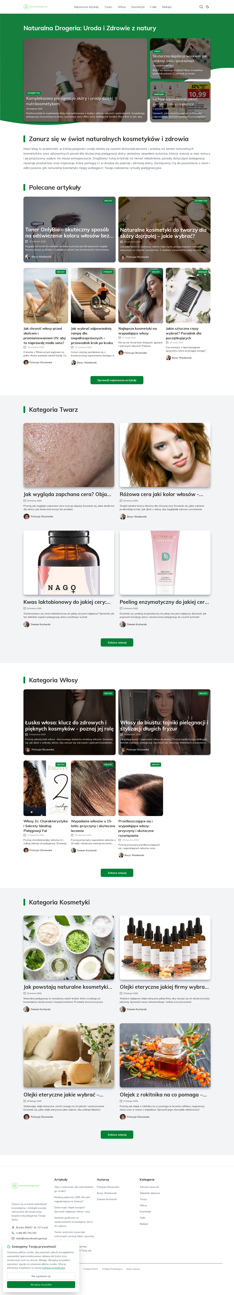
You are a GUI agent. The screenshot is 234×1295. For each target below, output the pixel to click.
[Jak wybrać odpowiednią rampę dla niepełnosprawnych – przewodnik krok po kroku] (93, 295)
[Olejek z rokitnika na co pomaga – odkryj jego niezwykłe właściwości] (165, 1055)
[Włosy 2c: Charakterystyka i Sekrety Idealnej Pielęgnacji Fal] (45, 788)
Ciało (153, 7)
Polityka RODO (90, 1269)
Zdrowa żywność (149, 1186)
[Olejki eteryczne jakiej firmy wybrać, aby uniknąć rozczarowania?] (165, 948)
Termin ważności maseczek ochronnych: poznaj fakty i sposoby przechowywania (74, 1236)
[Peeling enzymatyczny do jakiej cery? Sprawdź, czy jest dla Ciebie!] (165, 563)
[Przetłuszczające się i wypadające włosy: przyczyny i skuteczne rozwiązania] (140, 788)
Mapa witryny (133, 1269)
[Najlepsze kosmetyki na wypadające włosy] (140, 295)
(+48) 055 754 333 (26, 1232)
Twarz (108, 7)
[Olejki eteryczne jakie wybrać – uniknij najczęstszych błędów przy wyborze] (68, 1055)
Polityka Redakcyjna (112, 1269)
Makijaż (167, 7)
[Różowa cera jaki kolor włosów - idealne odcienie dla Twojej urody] (165, 455)
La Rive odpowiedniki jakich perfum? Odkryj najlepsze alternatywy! (175, 104)
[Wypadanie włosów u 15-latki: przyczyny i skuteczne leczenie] (93, 788)
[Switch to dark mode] (207, 7)
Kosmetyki (138, 7)
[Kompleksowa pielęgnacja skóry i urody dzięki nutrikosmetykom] (85, 80)
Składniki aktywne (150, 1193)
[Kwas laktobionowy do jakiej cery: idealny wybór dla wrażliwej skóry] (68, 563)
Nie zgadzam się (41, 1276)
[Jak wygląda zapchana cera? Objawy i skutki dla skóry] (68, 455)
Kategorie (147, 1179)
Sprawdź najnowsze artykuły (117, 380)
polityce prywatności (53, 1267)
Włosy (122, 7)
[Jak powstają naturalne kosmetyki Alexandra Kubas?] (68, 948)
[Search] (201, 7)
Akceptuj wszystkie (41, 1284)
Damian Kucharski (40, 624)
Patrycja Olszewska (138, 256)
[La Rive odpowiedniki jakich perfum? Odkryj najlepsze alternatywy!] (180, 101)
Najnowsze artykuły (86, 7)
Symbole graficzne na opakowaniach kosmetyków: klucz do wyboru (73, 1221)
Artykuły (60, 1179)
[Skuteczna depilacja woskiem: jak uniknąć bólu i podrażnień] (180, 58)
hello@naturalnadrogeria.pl (31, 1238)
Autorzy (103, 1179)
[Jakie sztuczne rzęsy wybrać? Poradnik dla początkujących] (188, 295)
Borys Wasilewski (41, 256)
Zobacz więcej (117, 642)
